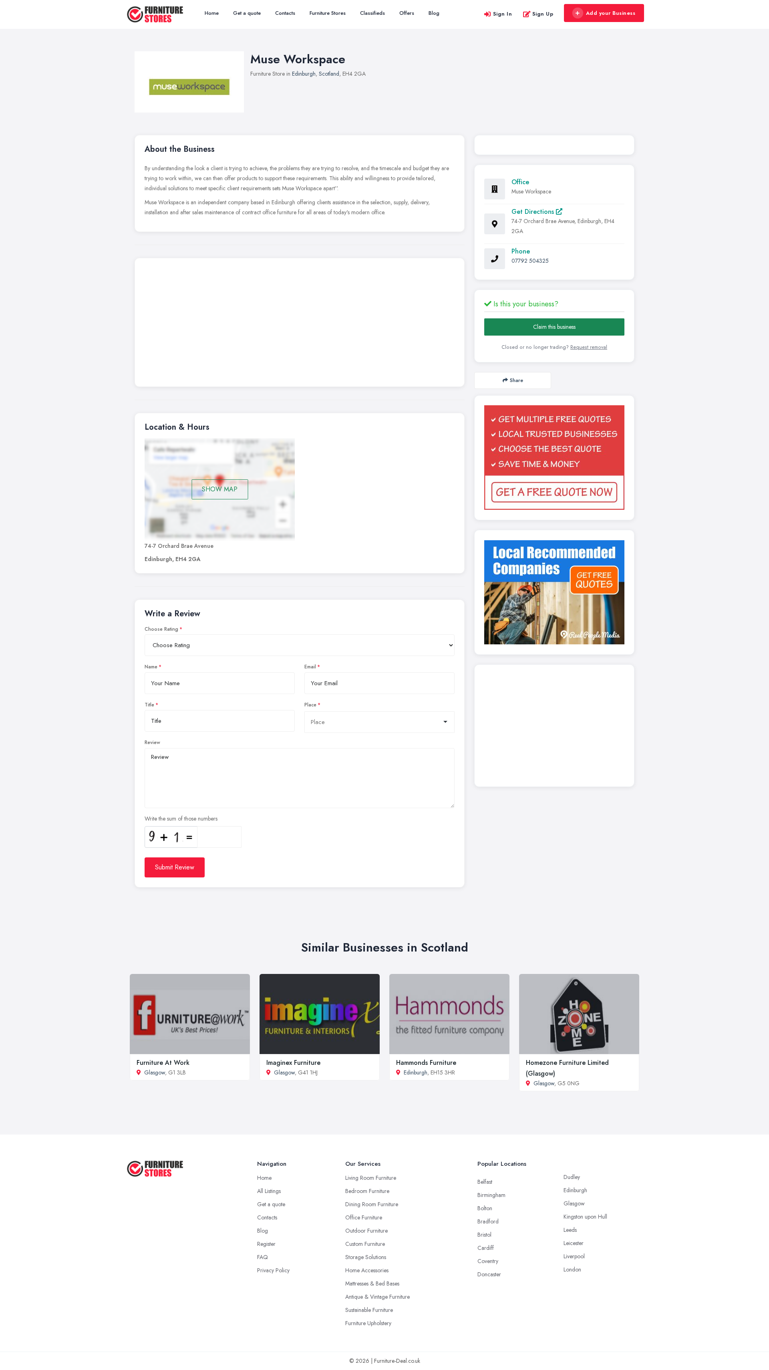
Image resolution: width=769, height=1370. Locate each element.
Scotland (329, 74)
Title (149, 704)
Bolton (484, 1208)
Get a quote (247, 13)
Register (266, 1244)
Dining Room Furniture (371, 1204)
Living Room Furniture (370, 1178)
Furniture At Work (163, 1062)
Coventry (487, 1261)
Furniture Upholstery (368, 1323)
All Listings (269, 1191)
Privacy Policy (273, 1270)
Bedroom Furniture (367, 1191)
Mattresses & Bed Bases (372, 1283)
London (572, 1269)
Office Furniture (363, 1217)
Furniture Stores (328, 13)
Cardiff (485, 1248)
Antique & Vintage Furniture (377, 1297)
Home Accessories (367, 1270)
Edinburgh (304, 74)
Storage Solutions (365, 1257)
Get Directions (533, 211)
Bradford (488, 1221)
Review (152, 742)
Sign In (502, 14)
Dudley (572, 1177)
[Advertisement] (300, 324)
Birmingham (491, 1195)
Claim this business (554, 327)
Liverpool (574, 1256)
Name (151, 666)
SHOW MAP (220, 489)
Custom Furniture (365, 1244)
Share (516, 380)
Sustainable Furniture (369, 1310)
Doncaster (489, 1274)
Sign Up (543, 14)
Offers (406, 13)
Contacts (285, 13)
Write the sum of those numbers (181, 819)
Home (212, 13)
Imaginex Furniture (293, 1062)
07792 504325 (530, 261)
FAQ (262, 1257)
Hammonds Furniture (426, 1062)
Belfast (484, 1182)
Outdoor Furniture (366, 1231)
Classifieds (372, 13)
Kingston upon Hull (585, 1217)
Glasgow (154, 1072)
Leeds (570, 1230)
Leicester (574, 1243)
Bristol (484, 1235)
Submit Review (174, 867)
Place (310, 704)
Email (310, 666)
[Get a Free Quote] (554, 457)
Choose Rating (161, 629)
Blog (434, 13)
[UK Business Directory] (554, 592)
